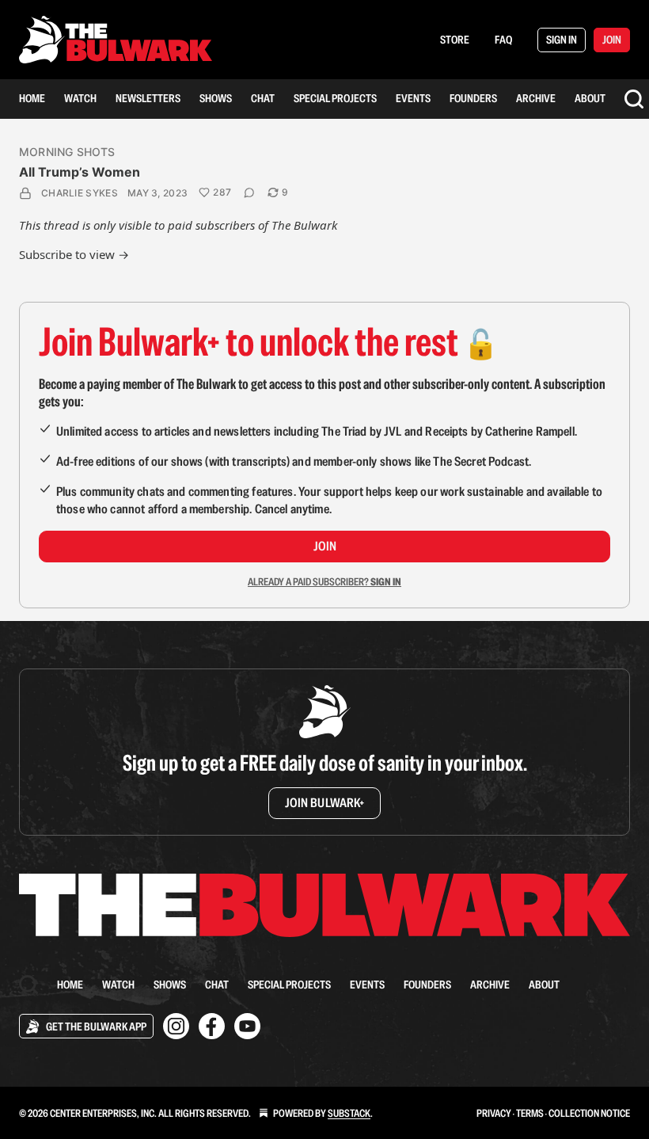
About (590, 98)
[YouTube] (247, 1026)
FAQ (503, 39)
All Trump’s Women (79, 172)
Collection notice (589, 1113)
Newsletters (148, 98)
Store (454, 39)
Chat (263, 98)
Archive (536, 98)
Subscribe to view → (74, 254)
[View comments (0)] (249, 192)
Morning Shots (67, 151)
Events (413, 98)
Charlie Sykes (79, 193)
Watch (80, 98)
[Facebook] (212, 1026)
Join (324, 546)
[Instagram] (176, 1026)
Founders (473, 98)
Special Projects (335, 98)
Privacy (493, 1113)
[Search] (633, 99)
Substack (349, 1113)
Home (32, 98)
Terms (530, 1113)
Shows (215, 98)
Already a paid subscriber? (324, 582)
